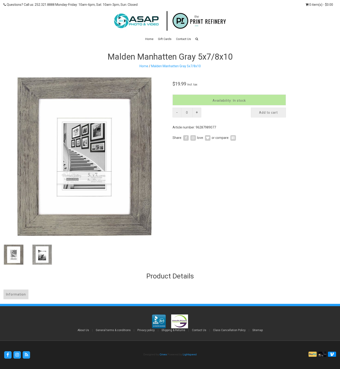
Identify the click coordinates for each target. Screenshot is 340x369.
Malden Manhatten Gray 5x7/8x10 (176, 66)
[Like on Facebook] (186, 137)
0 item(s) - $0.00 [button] (321, 4)
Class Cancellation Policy (229, 330)
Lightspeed (190, 354)
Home (149, 39)
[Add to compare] (233, 137)
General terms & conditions (113, 330)
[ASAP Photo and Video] (170, 20)
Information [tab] (16, 294)
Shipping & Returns (173, 330)
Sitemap (257, 330)
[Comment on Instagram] (193, 137)
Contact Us (183, 39)
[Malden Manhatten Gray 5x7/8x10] (85, 157)
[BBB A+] (159, 321)
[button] (197, 39)
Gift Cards (164, 39)
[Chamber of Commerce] (179, 321)
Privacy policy (146, 330)
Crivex (163, 354)
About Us (83, 330)
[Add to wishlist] (207, 137)
